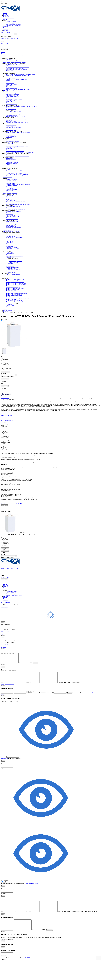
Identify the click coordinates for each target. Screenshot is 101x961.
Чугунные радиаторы (11, 226)
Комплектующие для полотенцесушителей (16, 209)
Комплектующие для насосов (13, 191)
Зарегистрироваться (16, 758)
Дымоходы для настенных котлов (14, 99)
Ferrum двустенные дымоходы (13, 97)
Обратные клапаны (10, 215)
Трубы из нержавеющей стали (13, 270)
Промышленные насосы (11, 185)
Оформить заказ (75, 682)
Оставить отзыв (4, 505)
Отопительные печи (11, 200)
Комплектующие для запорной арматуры (15, 116)
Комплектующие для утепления (13, 277)
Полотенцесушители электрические (14, 207)
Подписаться (4, 939)
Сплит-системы (9, 143)
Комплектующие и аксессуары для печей (15, 201)
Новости (5, 27)
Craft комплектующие (11, 102)
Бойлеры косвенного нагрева (13, 64)
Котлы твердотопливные (12, 162)
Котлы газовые (9, 158)
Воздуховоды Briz (10, 149)
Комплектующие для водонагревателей (15, 72)
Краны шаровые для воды (15, 111)
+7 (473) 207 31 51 (13, 38)
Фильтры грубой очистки (12, 219)
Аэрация (8, 80)
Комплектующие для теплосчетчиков (14, 249)
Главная (5, 309)
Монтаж (5, 19)
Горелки (8, 164)
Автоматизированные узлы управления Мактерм (14, 55)
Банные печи (9, 199)
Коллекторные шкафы (11, 136)
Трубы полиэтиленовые (11, 268)
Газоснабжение (9, 195)
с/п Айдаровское (4, 386)
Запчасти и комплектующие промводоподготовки (18, 89)
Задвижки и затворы (11, 109)
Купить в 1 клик (10, 376)
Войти (9, 758)
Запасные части (9, 70)
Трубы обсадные (10, 257)
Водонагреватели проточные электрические (16, 69)
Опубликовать (49, 929)
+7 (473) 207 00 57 (5, 43)
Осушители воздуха (10, 147)
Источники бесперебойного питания (14, 237)
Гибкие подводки (10, 252)
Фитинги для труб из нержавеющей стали (16, 301)
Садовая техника (7, 230)
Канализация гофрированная (15, 261)
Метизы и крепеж (7, 177)
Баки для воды (9, 59)
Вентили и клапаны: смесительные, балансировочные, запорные (21, 106)
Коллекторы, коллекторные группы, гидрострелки (18, 132)
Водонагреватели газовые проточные (15, 68)
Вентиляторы (9, 148)
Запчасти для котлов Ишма (7, 420)
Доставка (5, 26)
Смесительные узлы (10, 135)
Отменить (10, 939)
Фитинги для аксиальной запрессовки (15, 279)
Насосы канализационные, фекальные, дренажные (18, 184)
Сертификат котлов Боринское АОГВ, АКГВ (11, 503)
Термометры (9, 120)
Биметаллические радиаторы (13, 222)
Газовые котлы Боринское (7, 415)
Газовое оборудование (11, 21)
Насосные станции (10, 183)
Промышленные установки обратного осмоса (16, 79)
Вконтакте (8, 32)
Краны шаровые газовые (14, 112)
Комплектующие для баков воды (13, 60)
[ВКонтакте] (1, 320)
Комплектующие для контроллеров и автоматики (17, 156)
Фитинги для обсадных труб (12, 289)
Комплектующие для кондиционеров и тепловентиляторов (20, 152)
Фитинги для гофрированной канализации (16, 283)
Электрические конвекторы (12, 141)
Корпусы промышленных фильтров (14, 81)
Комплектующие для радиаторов (13, 227)
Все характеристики (5, 371)
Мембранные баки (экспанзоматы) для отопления (17, 174)
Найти (15, 34)
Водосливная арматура (8, 90)
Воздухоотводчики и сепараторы (14, 211)
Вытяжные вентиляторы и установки (15, 151)
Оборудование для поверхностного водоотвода (14, 62)
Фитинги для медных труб (12, 285)
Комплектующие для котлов (12, 167)
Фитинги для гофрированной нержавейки (16, 284)
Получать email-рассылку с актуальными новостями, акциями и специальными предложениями (27, 881)
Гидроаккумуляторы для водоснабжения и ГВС (17, 173)
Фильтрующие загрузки (11, 88)
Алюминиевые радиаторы (12, 221)
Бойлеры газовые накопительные (14, 65)
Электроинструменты (11, 125)
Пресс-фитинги (9, 296)
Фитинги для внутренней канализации (15, 282)
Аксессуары (9, 137)
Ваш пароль (3, 756)
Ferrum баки (9, 101)
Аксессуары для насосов (12, 188)
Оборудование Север (11, 133)
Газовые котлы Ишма (6, 417)
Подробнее (3, 422)
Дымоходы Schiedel (10, 100)
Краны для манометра (11, 121)
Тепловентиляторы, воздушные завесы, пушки (17, 146)
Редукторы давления (11, 217)
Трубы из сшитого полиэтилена (13, 269)
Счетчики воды (9, 241)
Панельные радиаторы (11, 224)
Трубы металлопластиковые (12, 264)
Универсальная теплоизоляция (13, 274)
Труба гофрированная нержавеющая (14, 256)
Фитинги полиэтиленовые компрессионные (16, 293)
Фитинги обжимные (11, 290)
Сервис (5, 20)
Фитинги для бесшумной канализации (15, 280)
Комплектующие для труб (12, 272)
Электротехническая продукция (13, 127)
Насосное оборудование (11, 22)
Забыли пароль (4, 758)
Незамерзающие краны (11, 115)
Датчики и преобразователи (12, 248)
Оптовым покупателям (8, 18)
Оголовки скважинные (11, 189)
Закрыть (3, 622)
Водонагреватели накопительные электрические (17, 67)
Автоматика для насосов (12, 186)
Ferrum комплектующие (11, 104)
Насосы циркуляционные (12, 179)
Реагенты (8, 86)
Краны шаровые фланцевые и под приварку (19, 114)
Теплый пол (9, 304)
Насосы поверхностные (11, 182)
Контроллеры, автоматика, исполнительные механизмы (19, 154)
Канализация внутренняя (15, 259)
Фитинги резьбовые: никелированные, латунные (17, 298)
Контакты (5, 30)
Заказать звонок (4, 49)
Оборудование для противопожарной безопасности (18, 204)
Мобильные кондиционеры (12, 144)
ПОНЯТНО (3, 959)
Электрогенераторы (10, 236)
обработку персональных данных (7, 684)
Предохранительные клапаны (13, 216)
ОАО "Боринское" (5, 398)
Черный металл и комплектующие (14, 300)
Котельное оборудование (9, 310)
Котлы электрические (11, 159)
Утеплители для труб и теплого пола (14, 275)
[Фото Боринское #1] (14, 347)
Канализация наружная (14, 262)
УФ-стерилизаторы (10, 78)
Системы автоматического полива (11, 231)
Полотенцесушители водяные (13, 206)
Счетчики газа (9, 242)
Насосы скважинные (11, 180)
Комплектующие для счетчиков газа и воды (16, 243)
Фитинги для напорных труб (13, 287)
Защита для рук (9, 233)
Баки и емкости (9, 85)
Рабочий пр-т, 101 (4, 378)
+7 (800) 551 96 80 (5, 38)
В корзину (3, 376)
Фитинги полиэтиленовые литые (14, 294)
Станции (8, 169)
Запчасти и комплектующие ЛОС (14, 170)
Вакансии (5, 29)
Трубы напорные (10, 266)
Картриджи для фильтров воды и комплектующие (17, 75)
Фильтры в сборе (10, 83)
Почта (3, 32)
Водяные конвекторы (11, 139)
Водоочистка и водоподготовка (13, 24)
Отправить (69, 692)
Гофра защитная (10, 253)
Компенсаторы (9, 214)
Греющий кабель (10, 305)
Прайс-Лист (6, 15)
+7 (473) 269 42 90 (5, 48)
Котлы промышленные (11, 163)
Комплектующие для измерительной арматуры (17, 122)
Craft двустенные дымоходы (12, 94)
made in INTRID (4, 607)
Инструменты (9, 126)
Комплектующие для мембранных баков (15, 175)
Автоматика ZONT (7, 57)
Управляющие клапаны (11, 84)
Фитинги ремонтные (11, 299)
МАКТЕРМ (6, 16)
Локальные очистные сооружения (14, 25)
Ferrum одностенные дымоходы (13, 96)
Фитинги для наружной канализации (15, 288)
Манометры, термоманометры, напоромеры (16, 118)
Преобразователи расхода (12, 247)
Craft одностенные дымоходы (13, 93)
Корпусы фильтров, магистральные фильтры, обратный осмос (20, 74)
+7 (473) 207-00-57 (5, 631)
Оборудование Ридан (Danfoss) (10, 193)
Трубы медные (9, 263)
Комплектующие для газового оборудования (16, 196)
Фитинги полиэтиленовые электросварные (16, 295)
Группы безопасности (11, 212)
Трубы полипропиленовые (12, 267)
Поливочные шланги (11, 254)
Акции (5, 13)
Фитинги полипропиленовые (13, 292)
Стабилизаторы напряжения (12, 238)
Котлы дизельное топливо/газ (13, 160)
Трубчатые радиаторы (11, 225)
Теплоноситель (9, 128)
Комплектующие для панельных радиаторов (16, 228)
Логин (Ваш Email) (5, 701)
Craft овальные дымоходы (12, 95)
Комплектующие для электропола (14, 306)
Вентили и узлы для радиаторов (13, 107)
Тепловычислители (10, 246)
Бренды (5, 14)
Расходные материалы (11, 130)
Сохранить (35, 662)
